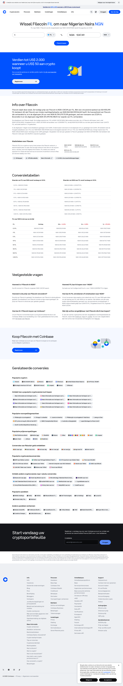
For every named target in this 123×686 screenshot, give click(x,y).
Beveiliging (30, 593)
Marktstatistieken (33, 632)
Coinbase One (55, 585)
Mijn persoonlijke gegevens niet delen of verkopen (37, 615)
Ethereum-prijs (103, 611)
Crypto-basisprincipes (34, 637)
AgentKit (77, 617)
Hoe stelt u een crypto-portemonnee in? (34, 657)
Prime (53, 620)
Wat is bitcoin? (32, 648)
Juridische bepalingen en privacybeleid (35, 603)
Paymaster (78, 604)
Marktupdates (31, 645)
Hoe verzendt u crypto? (34, 661)
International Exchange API (83, 628)
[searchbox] (106, 34)
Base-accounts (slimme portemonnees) (82, 592)
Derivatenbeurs (56, 628)
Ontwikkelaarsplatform (82, 580)
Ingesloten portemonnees (83, 588)
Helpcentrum (102, 580)
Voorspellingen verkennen (59, 599)
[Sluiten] (119, 665)
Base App (54, 583)
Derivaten (54, 596)
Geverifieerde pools (57, 630)
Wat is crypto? (31, 651)
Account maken (103, 585)
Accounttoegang (103, 596)
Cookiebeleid (107, 672)
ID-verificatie (102, 588)
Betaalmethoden (103, 593)
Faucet (76, 622)
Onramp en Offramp (81, 595)
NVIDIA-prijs (102, 622)
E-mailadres (68, 538)
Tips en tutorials (32, 640)
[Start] (4, 12)
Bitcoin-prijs (102, 608)
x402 (76, 598)
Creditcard (54, 591)
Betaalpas (54, 593)
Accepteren (108, 680)
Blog (28, 588)
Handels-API (78, 601)
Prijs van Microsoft (104, 628)
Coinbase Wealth (56, 588)
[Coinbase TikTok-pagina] (19, 670)
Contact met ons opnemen (107, 583)
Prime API (77, 630)
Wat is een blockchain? (34, 653)
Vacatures (30, 583)
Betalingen (54, 611)
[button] (27, 12)
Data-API (77, 609)
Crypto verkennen (33, 627)
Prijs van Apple (103, 625)
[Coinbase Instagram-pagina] (14, 670)
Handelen (54, 580)
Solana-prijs (102, 613)
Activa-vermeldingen (58, 605)
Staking (53, 622)
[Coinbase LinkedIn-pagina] (8, 670)
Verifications (78, 612)
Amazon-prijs (102, 630)
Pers (28, 591)
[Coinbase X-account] (3, 670)
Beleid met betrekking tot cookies (35, 607)
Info (28, 580)
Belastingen (31, 664)
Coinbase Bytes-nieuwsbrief (36, 635)
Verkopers (30, 599)
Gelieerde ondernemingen (35, 585)
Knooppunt (78, 614)
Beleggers (30, 596)
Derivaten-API (79, 633)
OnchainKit (78, 606)
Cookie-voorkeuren (33, 611)
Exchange (54, 625)
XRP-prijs (101, 616)
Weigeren (89, 680)
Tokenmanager (55, 613)
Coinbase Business (57, 608)
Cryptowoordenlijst (33, 643)
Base (76, 583)
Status (100, 602)
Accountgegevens (104, 591)
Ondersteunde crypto (105, 599)
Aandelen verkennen (34, 629)
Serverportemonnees (81, 585)
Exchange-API (79, 625)
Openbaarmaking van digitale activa (36, 619)
